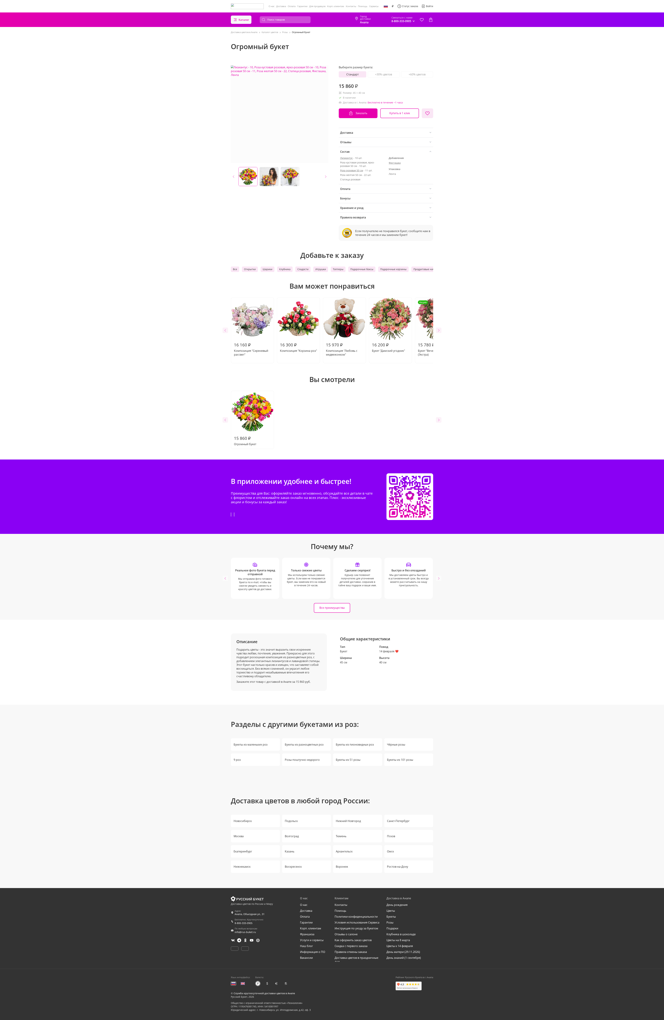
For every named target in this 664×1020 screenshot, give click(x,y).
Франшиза (307, 934)
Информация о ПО (312, 952)
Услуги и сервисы (312, 940)
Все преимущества (332, 608)
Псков (391, 836)
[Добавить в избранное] (427, 113)
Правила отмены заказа (351, 952)
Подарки (392, 928)
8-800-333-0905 (243, 923)
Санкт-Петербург (398, 821)
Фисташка (395, 162)
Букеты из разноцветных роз (304, 744)
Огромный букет (245, 440)
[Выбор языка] (386, 6)
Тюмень (341, 836)
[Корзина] (430, 19)
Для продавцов (317, 6)
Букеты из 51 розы (348, 760)
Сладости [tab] (302, 269)
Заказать (361, 113)
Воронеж (342, 867)
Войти (429, 6)
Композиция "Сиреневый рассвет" (251, 349)
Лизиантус (346, 158)
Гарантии (302, 6)
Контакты (351, 6)
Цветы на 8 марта (398, 940)
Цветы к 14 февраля (399, 946)
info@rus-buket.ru (245, 932)
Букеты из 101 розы (400, 760)
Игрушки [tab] (320, 269)
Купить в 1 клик (399, 113)
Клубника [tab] (284, 269)
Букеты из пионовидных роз (355, 744)
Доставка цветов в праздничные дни (356, 959)
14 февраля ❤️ (389, 651)
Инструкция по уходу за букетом (356, 928)
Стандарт (352, 74)
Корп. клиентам (335, 6)
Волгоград (292, 836)
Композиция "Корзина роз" (298, 347)
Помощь (362, 6)
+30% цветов (383, 74)
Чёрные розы (396, 744)
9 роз (237, 760)
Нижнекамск (242, 867)
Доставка (281, 6)
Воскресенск (293, 867)
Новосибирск (243, 821)
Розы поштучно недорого (302, 760)
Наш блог (306, 946)
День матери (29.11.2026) (403, 952)
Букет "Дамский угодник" (388, 347)
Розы (389, 922)
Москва (239, 836)
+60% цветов (417, 74)
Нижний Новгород (348, 821)
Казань (289, 851)
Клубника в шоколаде (401, 934)
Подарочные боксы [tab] (361, 269)
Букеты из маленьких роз (251, 744)
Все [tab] (235, 269)
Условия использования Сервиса (357, 922)
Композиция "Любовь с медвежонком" (341, 349)
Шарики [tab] (267, 269)
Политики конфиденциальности (356, 916)
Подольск (291, 821)
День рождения (397, 905)
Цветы (390, 911)
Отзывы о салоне (346, 934)
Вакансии (306, 958)
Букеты (391, 916)
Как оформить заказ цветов (353, 940)
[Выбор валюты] (393, 6)
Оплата (292, 6)
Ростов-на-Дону (397, 867)
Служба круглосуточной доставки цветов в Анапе (264, 993)
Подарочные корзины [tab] (393, 269)
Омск (390, 851)
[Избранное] (421, 19)
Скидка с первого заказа (351, 946)
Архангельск (344, 851)
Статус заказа (410, 6)
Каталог (244, 19)
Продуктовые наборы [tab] (426, 269)
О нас (271, 6)
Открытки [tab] (250, 269)
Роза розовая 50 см (351, 170)
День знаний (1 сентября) (403, 958)
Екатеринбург (243, 851)
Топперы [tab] (338, 269)
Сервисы (374, 6)
